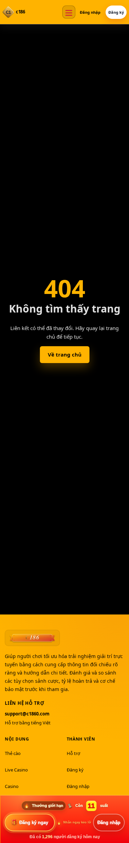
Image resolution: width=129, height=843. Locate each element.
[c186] (32, 638)
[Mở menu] (68, 12)
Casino (12, 786)
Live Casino (16, 770)
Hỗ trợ (73, 753)
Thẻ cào (13, 753)
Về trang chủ (65, 354)
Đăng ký (116, 12)
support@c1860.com (27, 714)
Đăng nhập (90, 12)
